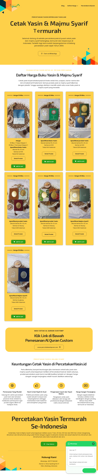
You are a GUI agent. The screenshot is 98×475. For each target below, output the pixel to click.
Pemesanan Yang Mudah (12, 392)
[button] (93, 443)
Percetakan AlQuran (88, 6)
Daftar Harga (71, 6)
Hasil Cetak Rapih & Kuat (36, 392)
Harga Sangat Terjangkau (86, 392)
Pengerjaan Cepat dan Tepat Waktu (61, 393)
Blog (62, 6)
